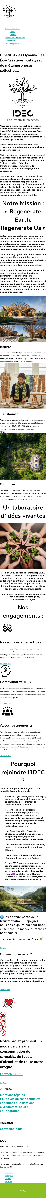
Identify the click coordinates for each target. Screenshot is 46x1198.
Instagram (9, 1176)
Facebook (9, 1173)
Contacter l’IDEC (11, 1074)
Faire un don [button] (5, 989)
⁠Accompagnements (13, 43)
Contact (13, 34)
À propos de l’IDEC (12, 29)
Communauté (10, 40)
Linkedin (8, 1178)
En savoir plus (5, 663)
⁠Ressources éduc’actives (15, 37)
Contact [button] (3, 948)
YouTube (8, 1181)
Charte (12, 31)
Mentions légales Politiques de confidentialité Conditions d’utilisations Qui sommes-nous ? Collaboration (20, 1103)
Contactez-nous (11, 1129)
